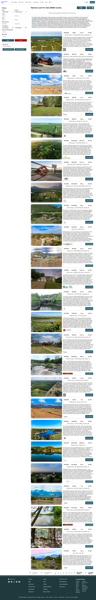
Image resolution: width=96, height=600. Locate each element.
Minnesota (78, 592)
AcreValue (34, 17)
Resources (31, 591)
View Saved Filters (20, 49)
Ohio (83, 584)
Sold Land (20, 2)
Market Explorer (47, 586)
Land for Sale (28, 2)
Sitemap (45, 589)
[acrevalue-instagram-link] (16, 582)
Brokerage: (4, 34)
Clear (21, 40)
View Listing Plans (71, 13)
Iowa (77, 588)
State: (3, 10)
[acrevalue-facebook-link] (11, 582)
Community (36, 2)
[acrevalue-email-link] (9, 582)
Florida (77, 582)
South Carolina (85, 586)
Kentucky (77, 589)
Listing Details (89, 49)
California (78, 581)
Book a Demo (46, 591)
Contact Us (62, 586)
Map (29, 581)
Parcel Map (14, 2)
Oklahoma (84, 585)
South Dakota (84, 588)
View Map (89, 7)
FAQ (44, 581)
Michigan (77, 591)
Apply (8, 40)
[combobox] (3, 46)
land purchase (70, 26)
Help (46, 2)
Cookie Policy (61, 597)
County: (17, 10)
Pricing (42, 2)
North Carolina (85, 582)
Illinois (77, 585)
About (44, 579)
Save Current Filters (8, 49)
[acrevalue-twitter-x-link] (14, 582)
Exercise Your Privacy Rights (72, 597)
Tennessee (84, 589)
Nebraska (84, 581)
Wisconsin (84, 591)
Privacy (55, 597)
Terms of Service (49, 597)
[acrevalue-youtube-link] (19, 582)
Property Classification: (7, 29)
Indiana (77, 586)
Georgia (77, 584)
